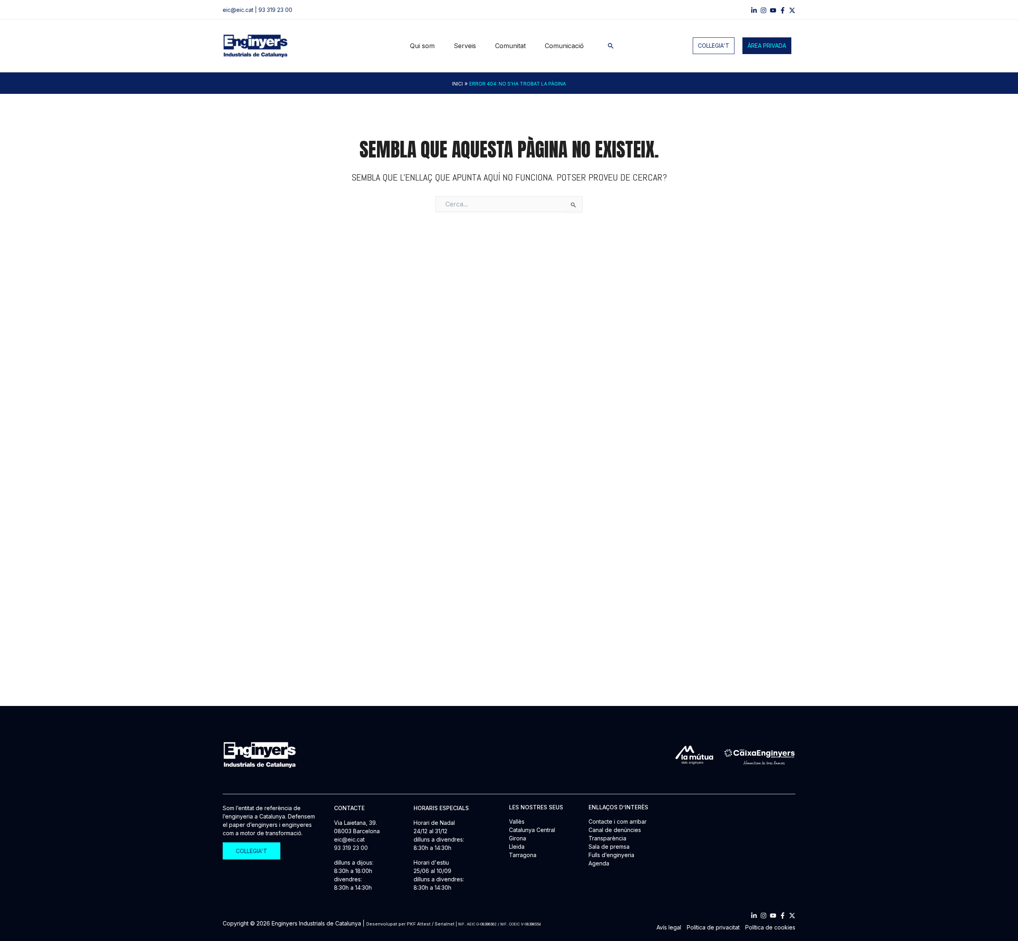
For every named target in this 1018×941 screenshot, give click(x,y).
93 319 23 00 (275, 9)
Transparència (607, 838)
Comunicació (564, 46)
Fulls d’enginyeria (611, 855)
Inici (457, 84)
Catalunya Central (532, 829)
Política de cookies (770, 927)
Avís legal (669, 927)
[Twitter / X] (792, 10)
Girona (517, 838)
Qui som (422, 46)
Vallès (517, 821)
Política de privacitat (713, 927)
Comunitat (510, 46)
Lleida (517, 846)
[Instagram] (763, 10)
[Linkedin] (754, 10)
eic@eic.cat (238, 9)
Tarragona (522, 855)
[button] (611, 46)
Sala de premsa (609, 846)
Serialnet (445, 924)
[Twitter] (792, 915)
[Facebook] (782, 10)
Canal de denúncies (615, 829)
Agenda (599, 863)
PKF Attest (419, 924)
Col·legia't (713, 45)
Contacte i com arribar (618, 821)
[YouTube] (773, 10)
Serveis (465, 46)
